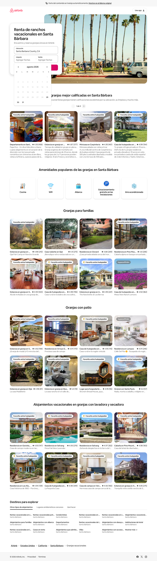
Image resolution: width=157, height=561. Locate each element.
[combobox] (36, 51)
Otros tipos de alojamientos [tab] (21, 507)
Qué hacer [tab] (71, 507)
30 (18, 102)
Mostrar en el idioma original (100, 3)
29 (47, 97)
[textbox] (25, 59)
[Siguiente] (84, 106)
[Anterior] (73, 106)
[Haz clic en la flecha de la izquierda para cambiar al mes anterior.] (18, 67)
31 (23, 102)
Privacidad (31, 557)
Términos (42, 557)
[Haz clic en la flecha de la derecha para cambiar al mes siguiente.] (47, 67)
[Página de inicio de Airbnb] (16, 10)
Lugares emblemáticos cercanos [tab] (50, 507)
